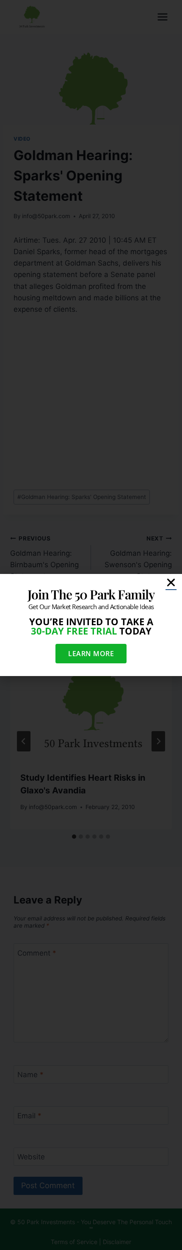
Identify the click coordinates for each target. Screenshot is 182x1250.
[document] (91, 625)
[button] (170, 582)
